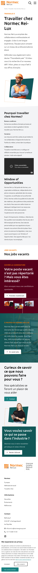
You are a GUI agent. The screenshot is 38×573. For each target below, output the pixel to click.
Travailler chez (8, 489)
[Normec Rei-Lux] (9, 3)
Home (5, 8)
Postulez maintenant (16, 296)
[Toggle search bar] (30, 3)
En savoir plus (14, 352)
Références (7, 505)
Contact (12, 399)
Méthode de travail (10, 485)
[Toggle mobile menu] (35, 3)
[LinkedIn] (5, 536)
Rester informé (14, 452)
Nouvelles (7, 499)
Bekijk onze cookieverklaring (23, 559)
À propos (7, 482)
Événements (8, 502)
